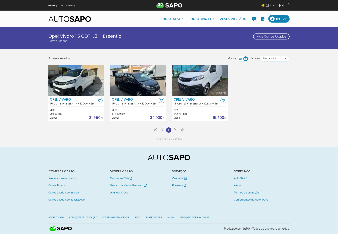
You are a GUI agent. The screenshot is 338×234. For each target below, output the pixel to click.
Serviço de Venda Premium (127, 185)
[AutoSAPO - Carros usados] (69, 19)
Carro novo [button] (172, 19)
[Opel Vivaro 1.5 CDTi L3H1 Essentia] (76, 80)
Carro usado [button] (201, 19)
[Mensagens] (254, 19)
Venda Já (178, 178)
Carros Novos (56, 185)
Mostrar (232, 58)
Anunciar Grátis (233, 18)
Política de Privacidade (115, 217)
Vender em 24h (120, 178)
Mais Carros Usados (271, 36)
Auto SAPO (240, 178)
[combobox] (275, 59)
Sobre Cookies (154, 217)
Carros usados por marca (63, 192)
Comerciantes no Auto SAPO (251, 199)
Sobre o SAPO (56, 217)
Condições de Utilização (83, 217)
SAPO (60, 228)
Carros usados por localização (66, 199)
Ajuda (237, 185)
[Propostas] (263, 19)
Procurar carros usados (62, 178)
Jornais (70, 5)
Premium (178, 185)
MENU (51, 5)
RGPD (137, 217)
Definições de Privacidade (194, 217)
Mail (61, 5)
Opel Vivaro (72, 101)
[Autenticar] (281, 6)
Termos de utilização (246, 192)
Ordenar (255, 58)
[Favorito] (100, 100)
